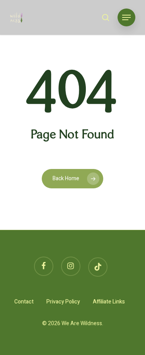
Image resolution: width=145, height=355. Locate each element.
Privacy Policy (63, 302)
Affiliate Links (109, 302)
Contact (24, 302)
